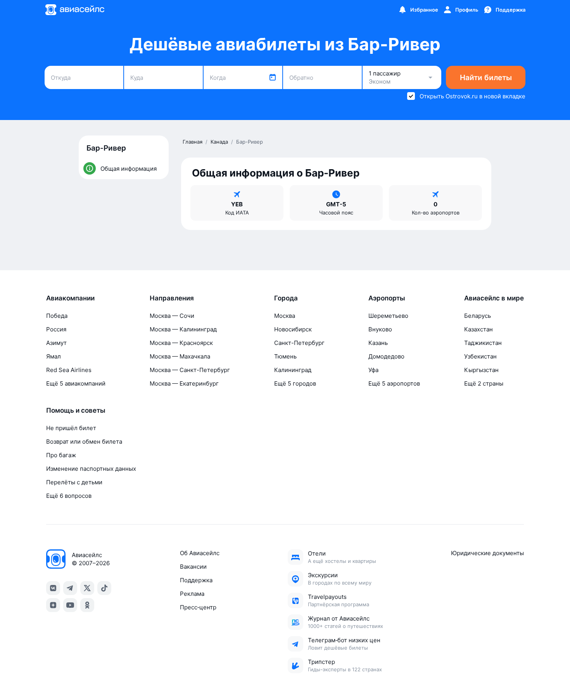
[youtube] (70, 605)
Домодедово (386, 356)
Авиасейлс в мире (494, 298)
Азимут (56, 342)
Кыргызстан (481, 370)
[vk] (53, 588)
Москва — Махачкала (180, 356)
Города (286, 298)
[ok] (87, 605)
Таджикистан (483, 342)
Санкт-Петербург (299, 342)
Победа (56, 315)
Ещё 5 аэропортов (394, 383)
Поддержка (196, 580)
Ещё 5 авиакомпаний (75, 383)
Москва (284, 315)
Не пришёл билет (71, 428)
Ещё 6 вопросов (69, 495)
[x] (87, 588)
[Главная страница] (74, 9)
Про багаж (61, 455)
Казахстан (478, 329)
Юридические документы (487, 553)
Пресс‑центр (198, 607)
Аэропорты (386, 298)
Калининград (292, 370)
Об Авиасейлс (199, 553)
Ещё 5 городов (295, 383)
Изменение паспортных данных (91, 468)
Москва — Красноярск (181, 342)
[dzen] (53, 605)
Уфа (373, 370)
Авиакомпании (70, 298)
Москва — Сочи (172, 315)
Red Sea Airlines (69, 370)
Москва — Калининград (183, 329)
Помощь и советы (75, 410)
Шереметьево (388, 315)
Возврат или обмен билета (84, 441)
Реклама (192, 593)
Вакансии (193, 566)
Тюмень (285, 356)
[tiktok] (104, 588)
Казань (378, 342)
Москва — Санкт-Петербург (190, 370)
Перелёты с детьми (74, 482)
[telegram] (70, 588)
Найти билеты (486, 77)
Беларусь (477, 315)
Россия (56, 329)
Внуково (380, 329)
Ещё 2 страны (483, 383)
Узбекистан (480, 356)
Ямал (53, 356)
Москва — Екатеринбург (184, 383)
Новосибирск (293, 329)
